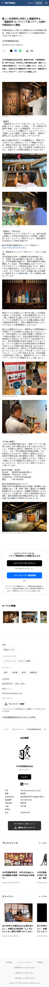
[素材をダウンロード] (27, 51)
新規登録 (39, 3)
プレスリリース (17, 729)
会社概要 (9, 962)
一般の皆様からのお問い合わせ (24, 978)
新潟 (23, 672)
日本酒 (14, 672)
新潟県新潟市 (7, 683)
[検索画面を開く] (46, 3)
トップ (6, 729)
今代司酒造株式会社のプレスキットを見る (19, 717)
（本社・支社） (20, 683)
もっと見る (43, 843)
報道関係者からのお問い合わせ (24, 967)
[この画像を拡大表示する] (11, 617)
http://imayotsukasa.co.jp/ (12, 693)
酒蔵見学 (33, 672)
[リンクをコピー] (32, 51)
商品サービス (9, 650)
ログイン (31, 3)
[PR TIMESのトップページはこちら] (10, 3)
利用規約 (40, 962)
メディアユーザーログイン (24, 563)
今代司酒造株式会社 (34, 729)
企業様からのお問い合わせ (24, 973)
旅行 (6, 672)
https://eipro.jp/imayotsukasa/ (14, 248)
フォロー (24, 777)
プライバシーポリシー (24, 962)
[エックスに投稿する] (11, 51)
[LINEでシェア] (20, 51)
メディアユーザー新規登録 (24, 575)
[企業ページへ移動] (24, 753)
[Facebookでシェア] (16, 51)
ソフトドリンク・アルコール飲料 (17, 661)
